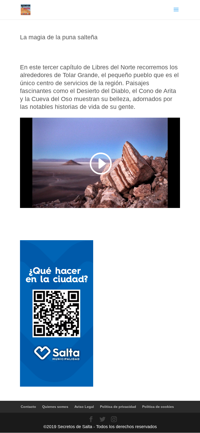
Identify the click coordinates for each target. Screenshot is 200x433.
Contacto (28, 407)
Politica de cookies (158, 407)
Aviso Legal (84, 407)
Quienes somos (55, 407)
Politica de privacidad (118, 407)
